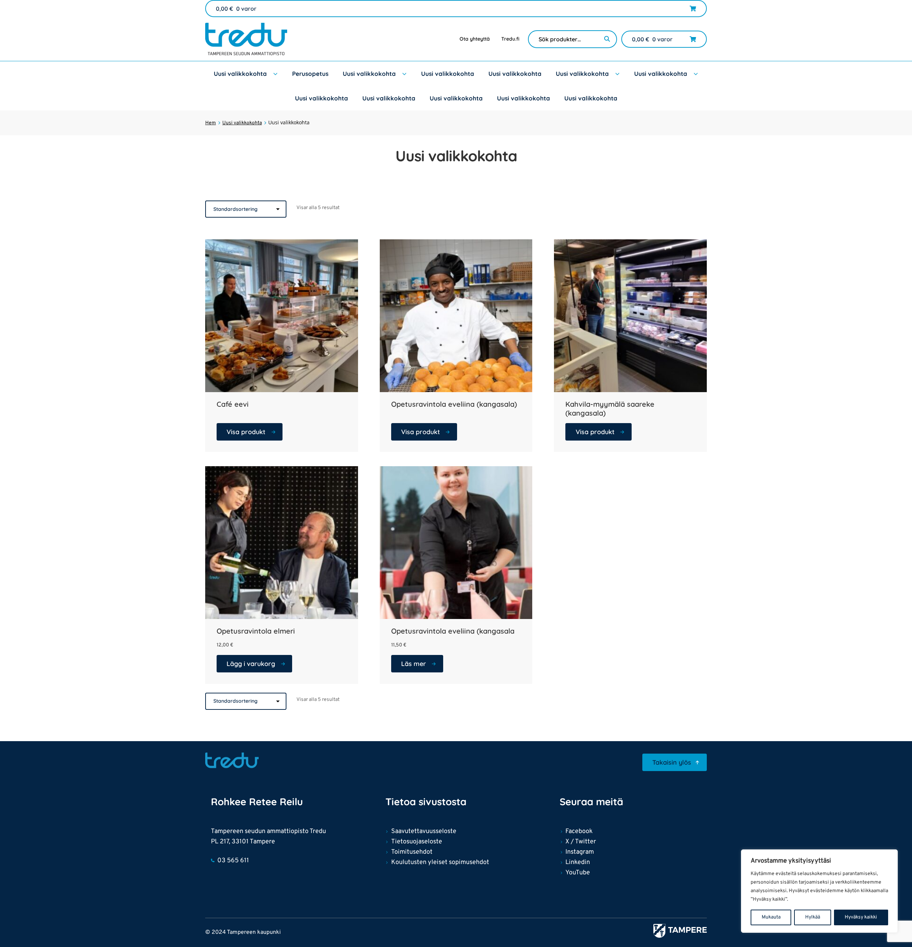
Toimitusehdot (411, 852)
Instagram (579, 852)
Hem (210, 123)
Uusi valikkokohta (240, 73)
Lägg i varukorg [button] (251, 664)
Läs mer (413, 664)
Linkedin (577, 862)
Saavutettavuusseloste (423, 831)
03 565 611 (233, 861)
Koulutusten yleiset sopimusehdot (440, 862)
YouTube (577, 873)
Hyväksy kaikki (861, 917)
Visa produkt (246, 432)
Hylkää (812, 917)
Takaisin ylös (671, 762)
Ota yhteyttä (475, 39)
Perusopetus (310, 73)
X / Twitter (580, 842)
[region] (819, 891)
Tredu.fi (510, 39)
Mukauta (771, 917)
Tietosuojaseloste (416, 842)
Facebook (579, 831)
